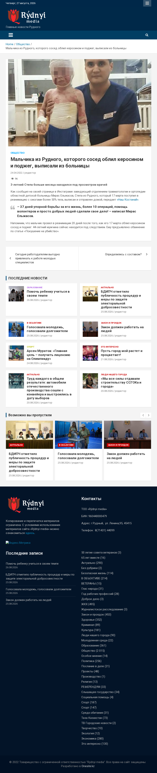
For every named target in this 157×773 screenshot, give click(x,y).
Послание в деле (92, 666)
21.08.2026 (107, 359)
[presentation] (143, 415)
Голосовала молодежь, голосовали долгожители (47, 329)
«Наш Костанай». (128, 199)
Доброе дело (90, 599)
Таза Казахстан (91, 718)
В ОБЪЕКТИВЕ (34, 323)
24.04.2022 (16, 172)
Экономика (88, 738)
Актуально (107, 287)
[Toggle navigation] (11, 35)
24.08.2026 (33, 363)
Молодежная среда (94, 640)
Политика (87, 661)
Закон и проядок (111, 323)
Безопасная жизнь (93, 573)
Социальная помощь (95, 697)
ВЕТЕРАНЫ (88, 583)
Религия (86, 681)
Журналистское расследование (102, 609)
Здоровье (88, 619)
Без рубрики (89, 568)
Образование (34, 287)
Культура (87, 630)
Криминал (87, 625)
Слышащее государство (97, 692)
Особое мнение (91, 656)
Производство (91, 676)
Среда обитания (92, 712)
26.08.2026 (33, 300)
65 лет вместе (90, 557)
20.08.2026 (33, 402)
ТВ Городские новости (96, 723)
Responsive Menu (147, 3)
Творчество (89, 728)
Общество (18, 152)
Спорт (30, 347)
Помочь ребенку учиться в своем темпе (32, 563)
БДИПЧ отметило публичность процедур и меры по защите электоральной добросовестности (121, 299)
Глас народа (89, 588)
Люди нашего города (114, 374)
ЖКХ (84, 604)
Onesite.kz (88, 766)
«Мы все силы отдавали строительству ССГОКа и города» (121, 382)
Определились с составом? (123, 254)
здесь (29, 533)
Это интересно (110, 347)
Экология (87, 733)
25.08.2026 (107, 311)
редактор (30, 172)
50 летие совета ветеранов (99, 552)
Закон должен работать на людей (28, 600)
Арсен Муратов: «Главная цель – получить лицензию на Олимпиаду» (48, 355)
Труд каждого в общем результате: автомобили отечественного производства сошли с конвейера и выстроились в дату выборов (49, 388)
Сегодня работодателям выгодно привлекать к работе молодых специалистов (37, 258)
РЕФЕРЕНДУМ (90, 687)
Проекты (87, 671)
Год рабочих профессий (97, 594)
